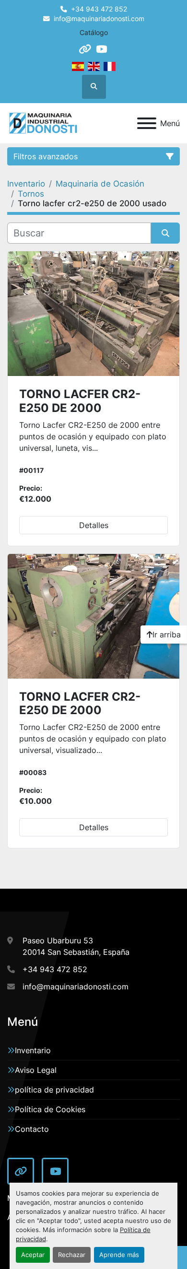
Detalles (93, 525)
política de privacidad (54, 1089)
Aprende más (119, 1254)
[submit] (165, 233)
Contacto (32, 1129)
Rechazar (71, 1254)
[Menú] (146, 123)
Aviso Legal (36, 1070)
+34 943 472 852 (99, 9)
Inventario (33, 1050)
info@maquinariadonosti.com (99, 19)
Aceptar (33, 1254)
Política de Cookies (50, 1109)
